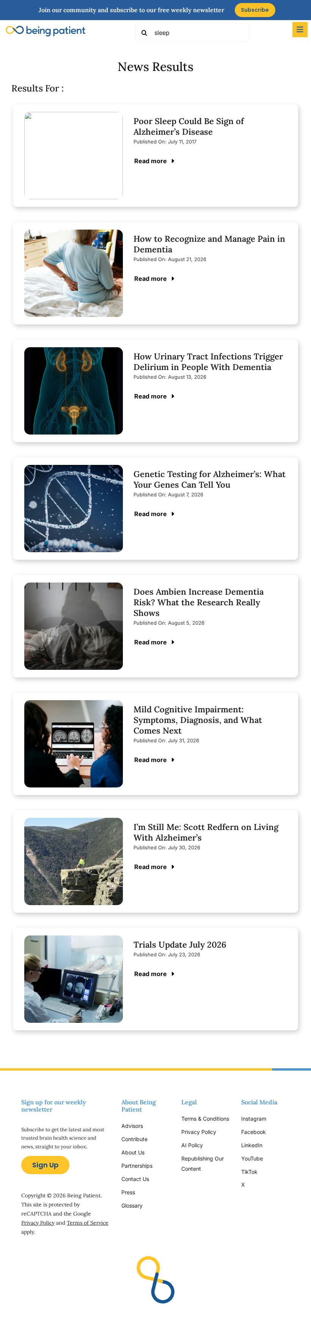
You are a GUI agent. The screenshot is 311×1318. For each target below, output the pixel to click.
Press (128, 1192)
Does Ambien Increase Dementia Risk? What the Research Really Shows (199, 602)
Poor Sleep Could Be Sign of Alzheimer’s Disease (189, 126)
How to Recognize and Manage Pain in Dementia (209, 244)
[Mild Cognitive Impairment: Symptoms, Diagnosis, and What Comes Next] (73, 706)
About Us (133, 1152)
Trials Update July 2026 (180, 944)
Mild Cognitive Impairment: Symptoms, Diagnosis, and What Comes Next (198, 720)
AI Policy (192, 1145)
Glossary (132, 1205)
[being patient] (45, 29)
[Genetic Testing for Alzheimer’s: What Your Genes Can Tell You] (73, 470)
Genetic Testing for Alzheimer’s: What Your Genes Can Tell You (210, 479)
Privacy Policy (38, 1222)
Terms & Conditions (205, 1118)
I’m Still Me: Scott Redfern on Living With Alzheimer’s (206, 832)
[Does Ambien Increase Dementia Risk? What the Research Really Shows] (73, 588)
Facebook (253, 1132)
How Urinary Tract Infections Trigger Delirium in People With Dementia (208, 361)
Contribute (134, 1139)
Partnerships (136, 1165)
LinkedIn (251, 1145)
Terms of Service (87, 1222)
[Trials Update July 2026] (73, 941)
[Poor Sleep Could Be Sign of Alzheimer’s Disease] (73, 117)
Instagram (254, 1118)
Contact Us (135, 1179)
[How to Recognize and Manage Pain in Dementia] (73, 235)
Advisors (132, 1126)
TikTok (249, 1171)
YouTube (252, 1158)
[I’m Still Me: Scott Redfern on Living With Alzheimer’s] (73, 823)
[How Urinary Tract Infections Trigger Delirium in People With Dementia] (73, 353)
